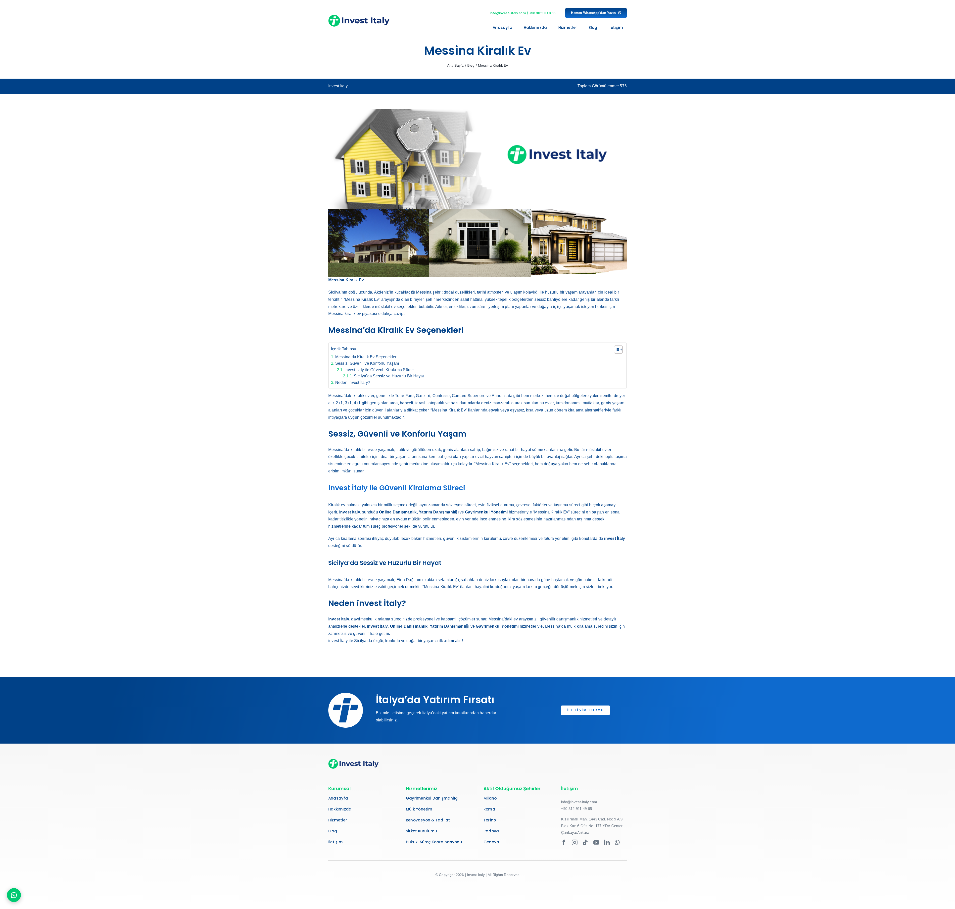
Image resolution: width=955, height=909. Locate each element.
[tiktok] (585, 842)
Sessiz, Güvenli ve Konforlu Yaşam (367, 363)
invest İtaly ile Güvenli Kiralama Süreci (379, 370)
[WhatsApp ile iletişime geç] (14, 895)
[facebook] (564, 842)
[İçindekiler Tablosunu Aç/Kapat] (615, 349)
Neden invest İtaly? (352, 382)
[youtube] (596, 842)
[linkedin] (607, 842)
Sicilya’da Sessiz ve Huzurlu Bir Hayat (389, 376)
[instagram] (574, 842)
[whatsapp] (617, 842)
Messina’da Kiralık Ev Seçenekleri (366, 357)
